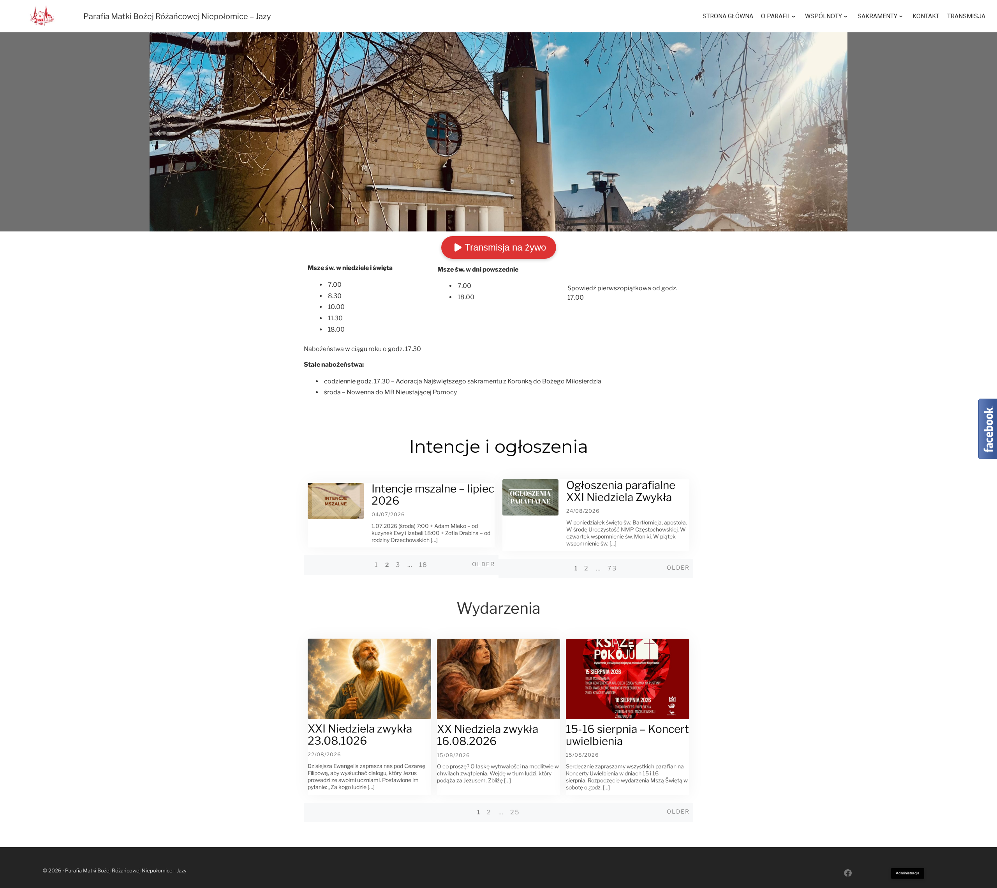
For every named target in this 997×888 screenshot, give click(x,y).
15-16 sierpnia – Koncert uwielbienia (627, 735)
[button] (159, 132)
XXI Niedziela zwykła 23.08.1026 (360, 734)
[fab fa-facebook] (848, 873)
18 (423, 564)
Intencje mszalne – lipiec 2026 (433, 494)
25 (515, 812)
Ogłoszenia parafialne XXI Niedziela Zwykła (620, 491)
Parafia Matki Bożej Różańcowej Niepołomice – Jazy (177, 16)
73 (612, 568)
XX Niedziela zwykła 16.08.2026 (487, 735)
